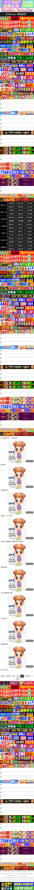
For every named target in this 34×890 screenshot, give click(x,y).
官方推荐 (3, 226)
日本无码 (29, 203)
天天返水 (29, 228)
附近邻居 (11, 217)
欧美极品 (20, 207)
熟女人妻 (20, 238)
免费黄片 (29, 238)
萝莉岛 (29, 235)
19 (13, 676)
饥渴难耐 (20, 217)
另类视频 (29, 214)
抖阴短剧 (20, 249)
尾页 (18, 679)
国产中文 (11, 245)
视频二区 (3, 212)
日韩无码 (29, 249)
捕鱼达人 (11, 224)
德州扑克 (29, 224)
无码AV (3, 233)
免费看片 (3, 247)
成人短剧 (29, 245)
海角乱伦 (20, 242)
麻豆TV (20, 231)
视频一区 (3, 205)
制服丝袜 (20, 214)
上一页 (8, 676)
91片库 (11, 235)
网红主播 (20, 203)
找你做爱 (29, 217)
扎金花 (20, 228)
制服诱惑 (29, 242)
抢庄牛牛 (20, 224)
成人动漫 (29, 207)
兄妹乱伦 (20, 245)
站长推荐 (3, 219)
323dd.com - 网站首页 (16, 14)
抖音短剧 (11, 231)
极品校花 (11, 249)
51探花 (29, 231)
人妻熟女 (11, 214)
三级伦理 (11, 210)
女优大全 (20, 235)
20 (18, 676)
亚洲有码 (11, 207)
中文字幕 (20, 210)
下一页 (27, 676)
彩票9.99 (11, 228)
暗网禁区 (11, 242)
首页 (2, 676)
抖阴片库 (3, 240)
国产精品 (11, 203)
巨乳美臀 (29, 210)
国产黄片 (11, 238)
